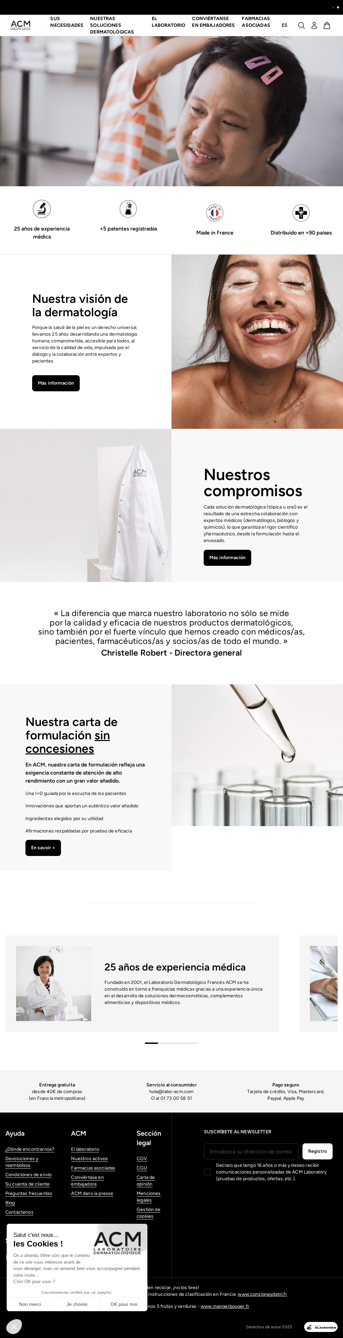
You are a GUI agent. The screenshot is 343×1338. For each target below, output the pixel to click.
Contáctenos (19, 1212)
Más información (56, 383)
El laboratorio (85, 1149)
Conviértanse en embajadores (213, 22)
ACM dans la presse (92, 1193)
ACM (78, 1133)
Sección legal (149, 1138)
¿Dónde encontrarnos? (29, 1149)
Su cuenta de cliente (27, 1184)
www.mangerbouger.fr (225, 1306)
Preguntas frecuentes (28, 1193)
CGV (142, 1158)
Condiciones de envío (28, 1175)
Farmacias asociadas (256, 22)
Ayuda (14, 1133)
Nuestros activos (89, 1158)
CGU (142, 1168)
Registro (317, 1151)
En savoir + (43, 848)
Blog (10, 1203)
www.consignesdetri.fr (262, 1294)
